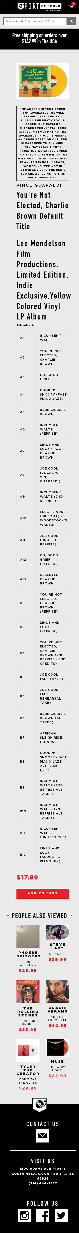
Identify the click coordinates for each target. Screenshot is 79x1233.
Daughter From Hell (57, 1018)
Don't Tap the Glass (28, 1080)
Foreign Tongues (28, 1022)
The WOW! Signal (57, 1068)
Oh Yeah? (57, 953)
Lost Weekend (28, 963)
